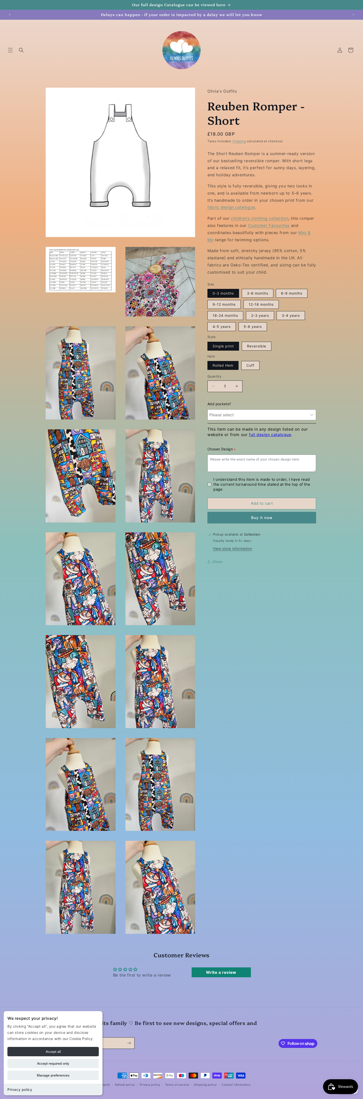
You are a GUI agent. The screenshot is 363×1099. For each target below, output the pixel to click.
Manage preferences (53, 1075)
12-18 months (261, 304)
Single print (223, 346)
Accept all (53, 1052)
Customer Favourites (269, 225)
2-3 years (260, 315)
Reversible (256, 346)
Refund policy (125, 1084)
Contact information (236, 1084)
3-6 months (257, 293)
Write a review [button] (221, 972)
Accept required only (53, 1063)
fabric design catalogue (231, 207)
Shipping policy (205, 1084)
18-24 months (225, 315)
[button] (10, 50)
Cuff (250, 365)
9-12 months (224, 304)
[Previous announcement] (9, 14)
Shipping (239, 141)
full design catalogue (270, 434)
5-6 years (253, 326)
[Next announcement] (353, 14)
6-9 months (291, 293)
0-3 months (223, 293)
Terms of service (177, 1084)
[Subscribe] (128, 1043)
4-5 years (222, 326)
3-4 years (291, 315)
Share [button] (217, 561)
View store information (232, 548)
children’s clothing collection (259, 218)
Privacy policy (19, 1089)
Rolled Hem (223, 365)
